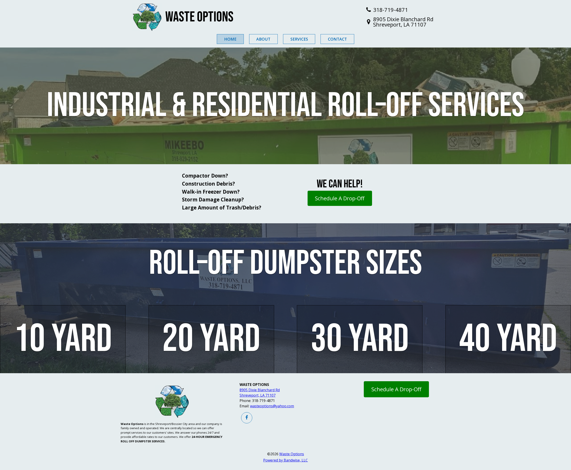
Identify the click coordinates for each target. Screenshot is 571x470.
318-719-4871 (390, 10)
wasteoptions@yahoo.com (272, 406)
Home (230, 39)
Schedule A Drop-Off (339, 198)
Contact (337, 39)
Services (299, 39)
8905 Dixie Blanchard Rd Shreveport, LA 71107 (403, 22)
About (263, 39)
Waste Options (199, 17)
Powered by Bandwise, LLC (285, 460)
